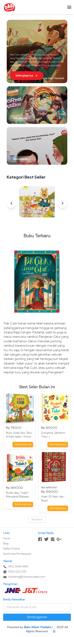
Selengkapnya (24, 75)
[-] (40, 539)
